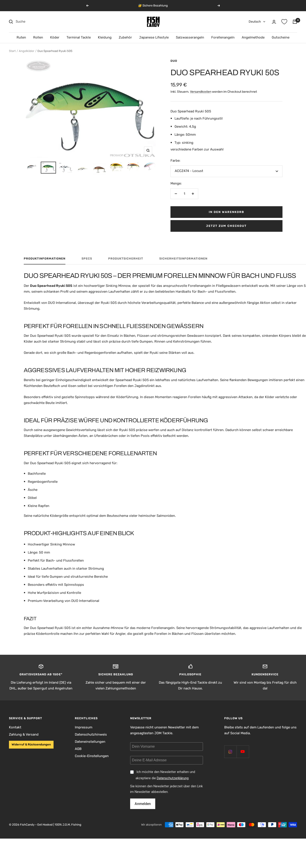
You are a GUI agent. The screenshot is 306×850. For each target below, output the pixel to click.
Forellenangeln (223, 37)
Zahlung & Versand (24, 734)
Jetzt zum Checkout (226, 226)
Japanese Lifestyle (154, 37)
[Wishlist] (284, 22)
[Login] (274, 22)
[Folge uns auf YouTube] (243, 751)
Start (12, 51)
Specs (87, 258)
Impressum (83, 727)
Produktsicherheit (125, 258)
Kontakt (15, 727)
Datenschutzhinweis (91, 734)
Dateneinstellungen (90, 742)
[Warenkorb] (295, 22)
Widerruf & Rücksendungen (31, 744)
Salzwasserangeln (190, 37)
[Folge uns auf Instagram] (230, 751)
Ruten (21, 37)
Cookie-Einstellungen (92, 756)
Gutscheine (280, 37)
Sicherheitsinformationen (183, 258)
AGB (78, 749)
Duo (173, 60)
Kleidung (105, 37)
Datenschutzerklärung (173, 778)
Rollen (38, 37)
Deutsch (255, 22)
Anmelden (143, 804)
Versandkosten (200, 92)
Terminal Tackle (79, 37)
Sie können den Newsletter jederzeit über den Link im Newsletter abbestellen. (166, 789)
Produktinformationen (44, 258)
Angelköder (26, 51)
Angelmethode (253, 37)
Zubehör (125, 37)
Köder (54, 37)
